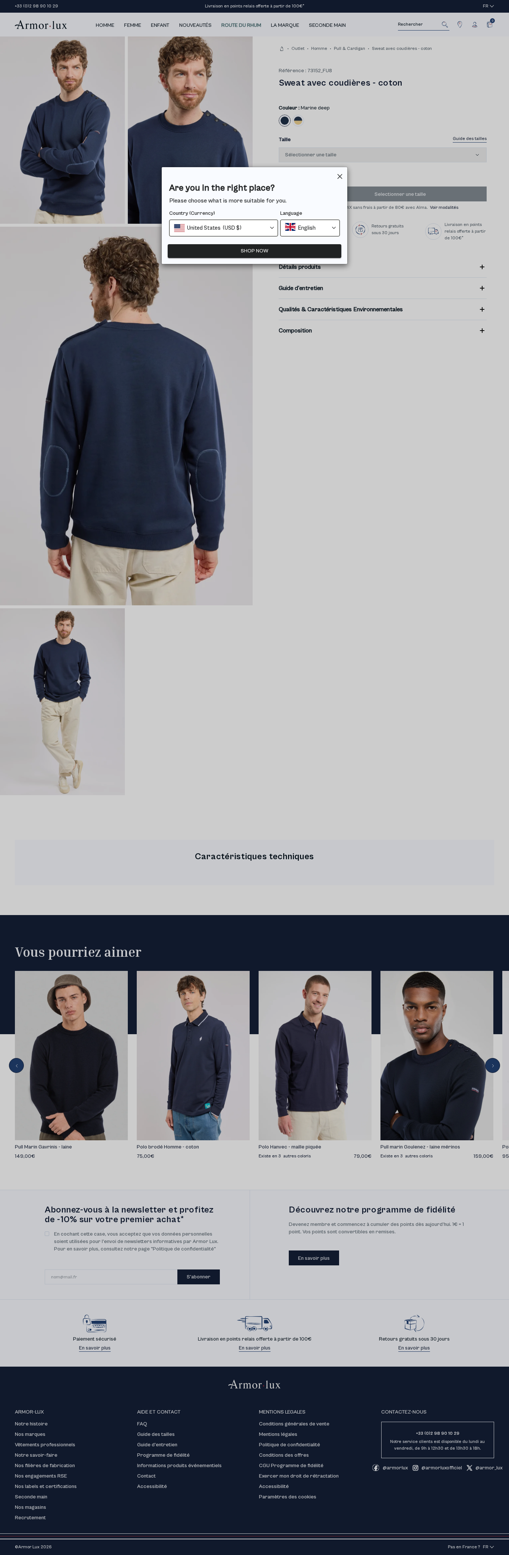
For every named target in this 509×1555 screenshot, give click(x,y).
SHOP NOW (254, 251)
